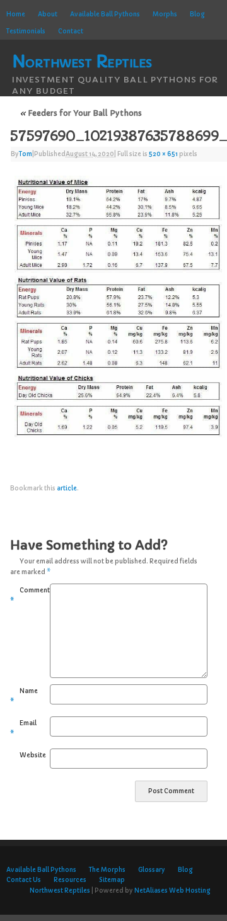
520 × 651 (163, 154)
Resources (70, 880)
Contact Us (23, 880)
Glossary (151, 870)
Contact (70, 31)
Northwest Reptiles (60, 891)
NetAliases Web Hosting (172, 891)
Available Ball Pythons (105, 14)
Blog (197, 14)
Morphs (165, 14)
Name (20, 696)
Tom (25, 154)
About (47, 14)
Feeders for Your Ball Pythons (81, 113)
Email (20, 729)
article (67, 488)
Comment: (20, 596)
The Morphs (107, 870)
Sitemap (112, 880)
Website (25, 755)
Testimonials (25, 31)
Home (15, 14)
